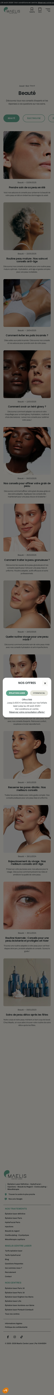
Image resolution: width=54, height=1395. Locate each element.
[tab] (17, 693)
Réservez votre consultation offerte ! (27, 712)
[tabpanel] (27, 706)
